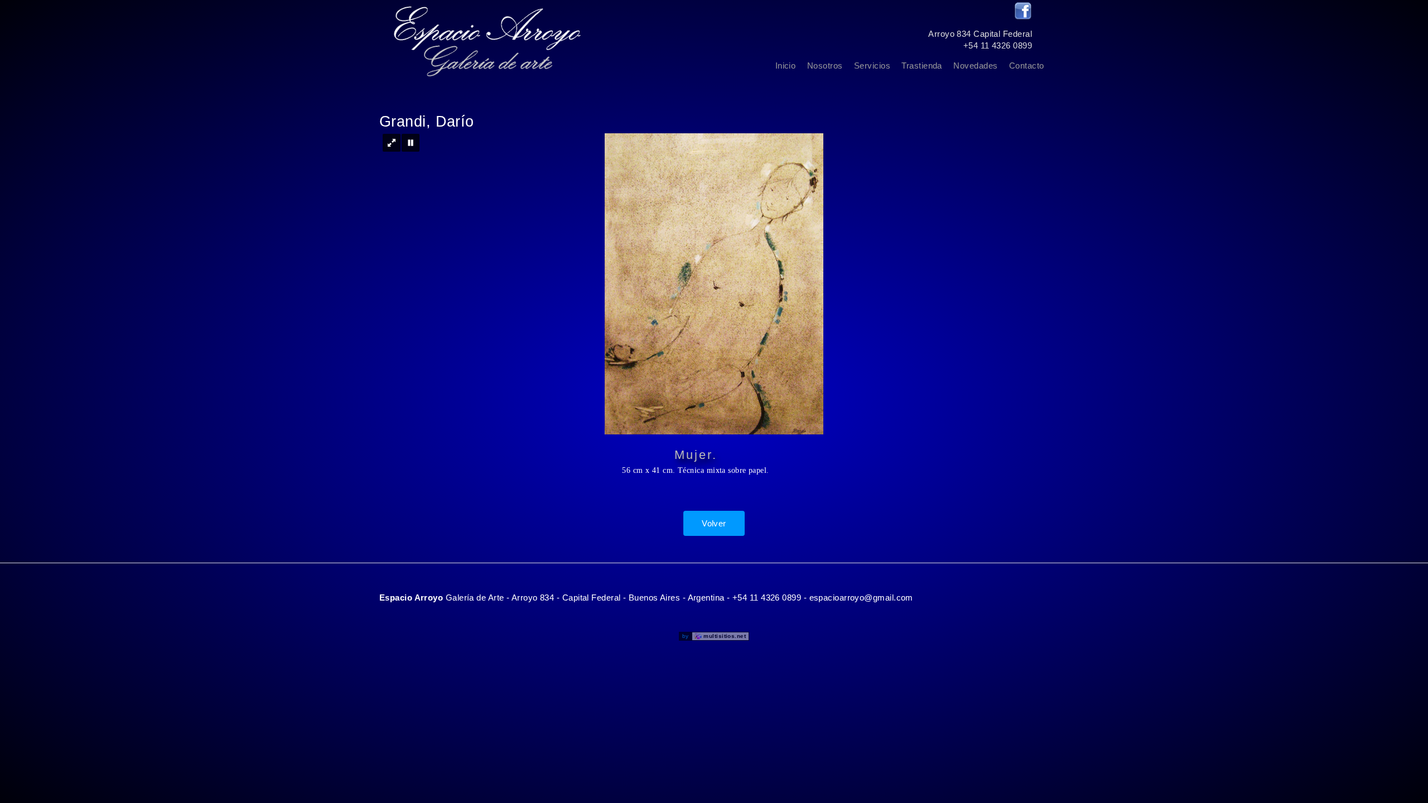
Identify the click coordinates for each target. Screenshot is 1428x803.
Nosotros (825, 65)
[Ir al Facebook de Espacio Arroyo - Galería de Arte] (1023, 17)
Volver (714, 523)
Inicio (785, 65)
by (714, 636)
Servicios (872, 65)
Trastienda (921, 65)
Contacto (1026, 65)
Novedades (975, 65)
